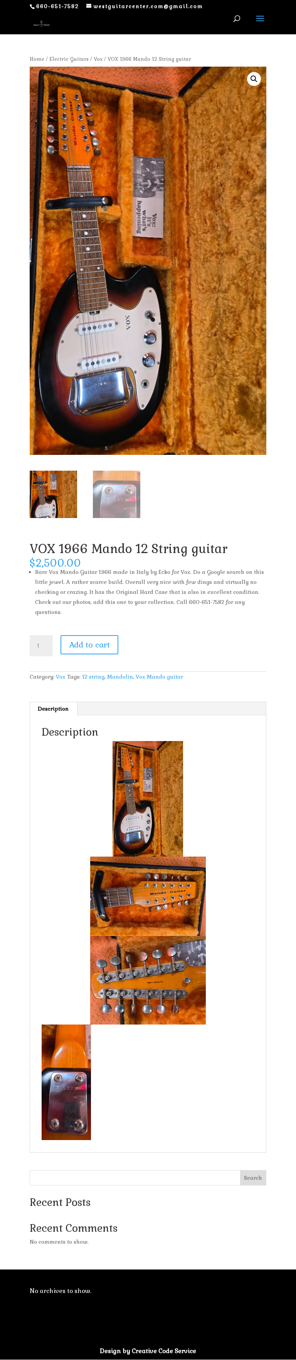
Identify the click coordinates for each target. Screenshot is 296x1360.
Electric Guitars (69, 59)
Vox (98, 59)
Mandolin (120, 676)
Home (37, 59)
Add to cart (89, 645)
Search (253, 1177)
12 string (93, 676)
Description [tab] (53, 708)
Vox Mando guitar (159, 676)
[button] (254, 79)
